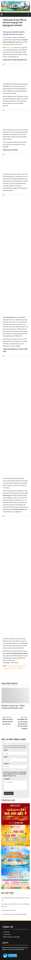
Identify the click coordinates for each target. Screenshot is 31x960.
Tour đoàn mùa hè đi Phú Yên (9, 910)
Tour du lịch (7, 934)
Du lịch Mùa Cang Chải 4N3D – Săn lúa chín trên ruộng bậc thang (15, 905)
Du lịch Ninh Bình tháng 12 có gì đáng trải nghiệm (14, 914)
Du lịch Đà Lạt (9, 47)
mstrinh (4, 26)
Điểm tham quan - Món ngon (12, 937)
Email (6, 757)
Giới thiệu (6, 932)
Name (6, 750)
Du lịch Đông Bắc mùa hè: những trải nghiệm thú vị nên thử (15, 899)
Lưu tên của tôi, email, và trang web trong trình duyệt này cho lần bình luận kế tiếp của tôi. (14, 774)
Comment (7, 779)
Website (6, 763)
